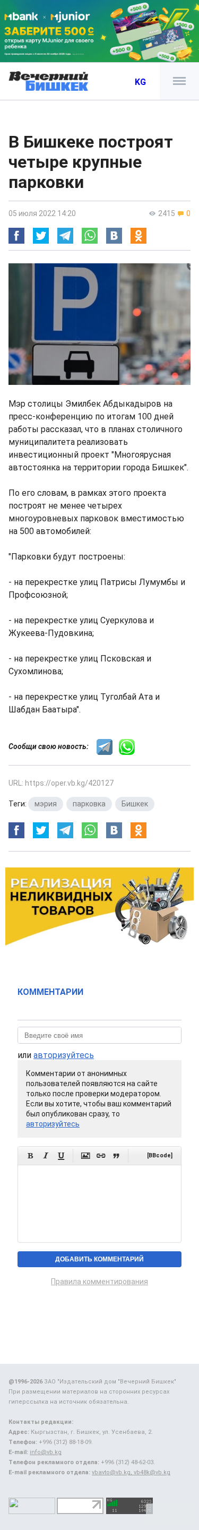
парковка (89, 804)
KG (140, 82)
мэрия (45, 804)
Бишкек (135, 804)
